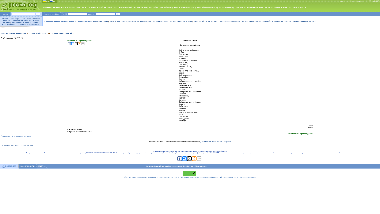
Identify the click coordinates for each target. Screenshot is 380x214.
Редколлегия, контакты (21, 22)
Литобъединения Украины (276, 7)
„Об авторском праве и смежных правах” (215, 142)
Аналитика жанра (100, 21)
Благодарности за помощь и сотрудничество (21, 24)
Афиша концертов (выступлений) (256, 21)
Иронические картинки (281, 21)
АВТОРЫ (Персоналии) (70, 7)
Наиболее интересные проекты (226, 21)
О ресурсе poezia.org (11, 18)
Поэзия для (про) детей (62, 33)
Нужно (35, 22)
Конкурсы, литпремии (137, 21)
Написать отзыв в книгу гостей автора (17, 145)
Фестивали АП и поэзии (158, 21)
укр (47, 1)
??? (2, 33)
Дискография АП (226, 7)
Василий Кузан (39, 33)
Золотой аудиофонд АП (207, 7)
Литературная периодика (181, 21)
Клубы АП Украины (255, 7)
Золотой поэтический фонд (160, 7)
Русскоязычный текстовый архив (133, 7)
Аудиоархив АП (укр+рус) (184, 7)
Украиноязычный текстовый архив (102, 7)
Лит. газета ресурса (297, 7)
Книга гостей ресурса (203, 21)
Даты (84, 7)
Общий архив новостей (21, 20)
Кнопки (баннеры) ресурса (304, 21)
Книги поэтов (240, 7)
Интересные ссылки (118, 21)
